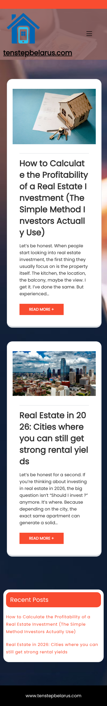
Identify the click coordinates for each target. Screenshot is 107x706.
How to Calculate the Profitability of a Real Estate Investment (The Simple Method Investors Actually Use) (53, 198)
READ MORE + (41, 309)
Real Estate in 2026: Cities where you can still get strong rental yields (53, 438)
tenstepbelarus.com (37, 53)
